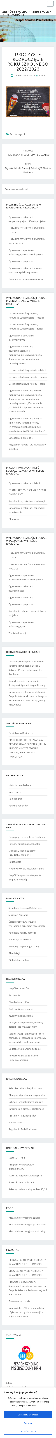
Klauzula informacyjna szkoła (24, 1217)
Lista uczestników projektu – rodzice (28, 376)
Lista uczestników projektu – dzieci (27, 370)
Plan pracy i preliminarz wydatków (27, 1095)
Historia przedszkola (20, 785)
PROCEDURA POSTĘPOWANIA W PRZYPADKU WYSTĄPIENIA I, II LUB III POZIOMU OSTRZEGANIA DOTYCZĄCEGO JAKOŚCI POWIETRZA (27, 748)
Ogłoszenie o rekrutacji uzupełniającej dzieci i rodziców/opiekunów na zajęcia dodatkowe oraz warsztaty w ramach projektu (25, 355)
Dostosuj (28, 1423)
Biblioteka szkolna (19, 959)
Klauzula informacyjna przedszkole (27, 1224)
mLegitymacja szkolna (21, 1015)
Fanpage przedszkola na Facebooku (27, 837)
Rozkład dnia (15, 798)
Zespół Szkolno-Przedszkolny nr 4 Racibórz (26, 12)
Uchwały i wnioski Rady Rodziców (26, 1101)
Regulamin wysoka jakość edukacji (27, 501)
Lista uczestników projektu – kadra (27, 383)
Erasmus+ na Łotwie (19, 1301)
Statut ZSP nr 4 (17, 1157)
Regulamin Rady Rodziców (23, 1129)
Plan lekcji (14, 953)
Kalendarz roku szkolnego (22, 932)
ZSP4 (42, 75)
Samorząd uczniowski (20, 939)
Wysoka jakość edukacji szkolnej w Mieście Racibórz (28, 168)
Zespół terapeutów (19, 988)
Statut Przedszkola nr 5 (21, 1182)
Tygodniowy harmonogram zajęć (26, 279)
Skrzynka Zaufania (18, 914)
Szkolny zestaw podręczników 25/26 (28, 1189)
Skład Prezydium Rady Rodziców (25, 1088)
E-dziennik (14, 995)
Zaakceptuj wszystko (28, 1414)
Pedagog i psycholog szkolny (24, 946)
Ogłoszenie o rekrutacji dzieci (24, 483)
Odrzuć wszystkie (28, 1431)
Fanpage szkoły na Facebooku (24, 843)
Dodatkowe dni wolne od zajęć (24, 1048)
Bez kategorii (17, 134)
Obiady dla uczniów (19, 1002)
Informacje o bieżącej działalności (26, 1108)
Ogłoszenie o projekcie (21, 261)
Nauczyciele (15, 861)
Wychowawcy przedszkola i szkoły (26, 868)
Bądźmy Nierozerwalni (21, 1008)
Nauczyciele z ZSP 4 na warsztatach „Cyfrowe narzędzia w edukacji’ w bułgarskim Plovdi (27, 1312)
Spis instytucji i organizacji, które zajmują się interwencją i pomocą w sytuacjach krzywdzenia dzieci (27, 1037)
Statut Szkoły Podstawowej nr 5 (25, 1175)
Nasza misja (15, 792)
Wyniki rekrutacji (17, 633)
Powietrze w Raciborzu (21, 733)
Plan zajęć (14, 519)
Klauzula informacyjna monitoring (27, 1231)
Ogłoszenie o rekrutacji (21, 597)
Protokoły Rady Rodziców (22, 1115)
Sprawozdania (16, 1122)
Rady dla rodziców (18, 805)
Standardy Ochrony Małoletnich (25, 907)
